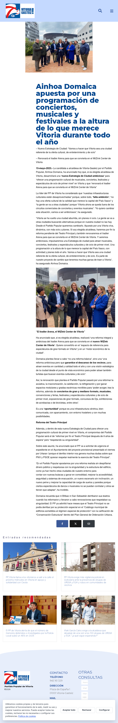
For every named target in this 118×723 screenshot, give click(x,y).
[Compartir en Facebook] (62, 523)
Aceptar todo (69, 710)
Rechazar (86, 710)
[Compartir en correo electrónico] (89, 523)
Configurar (104, 710)
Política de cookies (27, 716)
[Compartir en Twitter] (75, 523)
